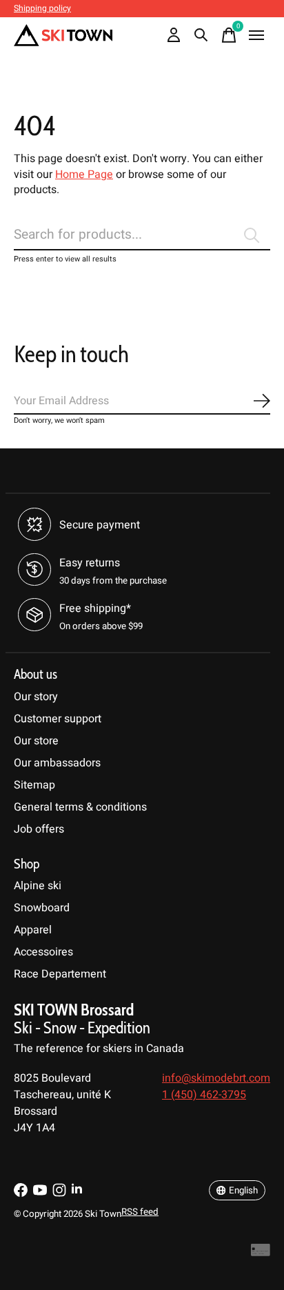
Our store (36, 741)
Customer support (57, 719)
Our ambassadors (57, 763)
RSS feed (140, 1212)
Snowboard (42, 908)
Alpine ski (37, 885)
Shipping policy (42, 8)
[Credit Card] (260, 1254)
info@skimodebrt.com (216, 1078)
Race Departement (60, 974)
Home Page (84, 174)
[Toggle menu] (256, 35)
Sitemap (34, 785)
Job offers (39, 829)
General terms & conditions (80, 807)
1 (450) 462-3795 (204, 1094)
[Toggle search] (201, 35)
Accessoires (43, 952)
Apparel (33, 930)
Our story (36, 696)
